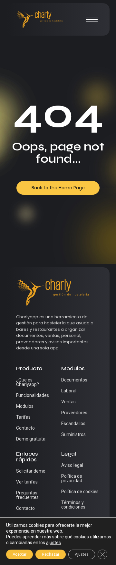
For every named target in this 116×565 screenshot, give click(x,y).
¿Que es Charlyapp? (27, 382)
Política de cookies (80, 491)
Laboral (68, 390)
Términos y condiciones (73, 504)
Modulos (25, 406)
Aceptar (19, 554)
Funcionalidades (32, 395)
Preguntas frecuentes (27, 495)
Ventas (68, 401)
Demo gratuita (30, 438)
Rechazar (50, 554)
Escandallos (73, 423)
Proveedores (74, 412)
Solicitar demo (30, 471)
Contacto (25, 428)
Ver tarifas (27, 481)
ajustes (53, 542)
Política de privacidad (71, 478)
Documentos (74, 379)
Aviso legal (72, 465)
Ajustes (82, 554)
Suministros (73, 434)
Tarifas (23, 417)
